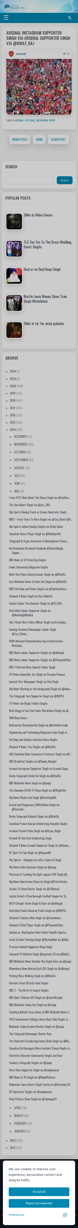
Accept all (39, 1191)
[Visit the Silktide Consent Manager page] (65, 1215)
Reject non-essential (39, 1203)
